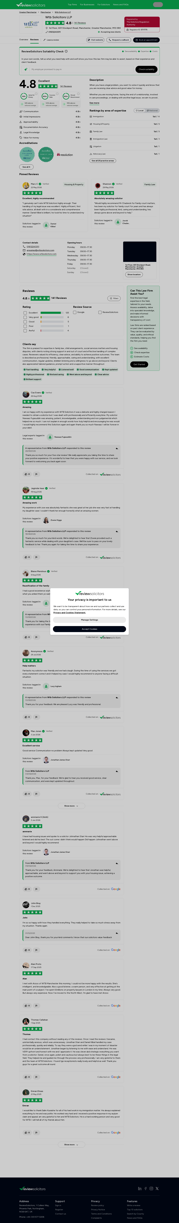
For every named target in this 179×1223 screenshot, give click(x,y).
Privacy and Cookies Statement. (69, 612)
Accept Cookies (89, 629)
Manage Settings (89, 620)
